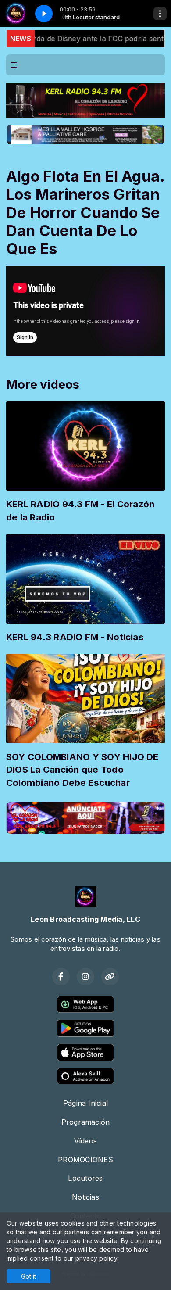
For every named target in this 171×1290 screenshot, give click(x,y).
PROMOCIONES (85, 1159)
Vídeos (85, 1140)
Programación (85, 1122)
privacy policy (96, 1258)
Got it (28, 1276)
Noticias (85, 1197)
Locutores (85, 1178)
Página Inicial (85, 1103)
